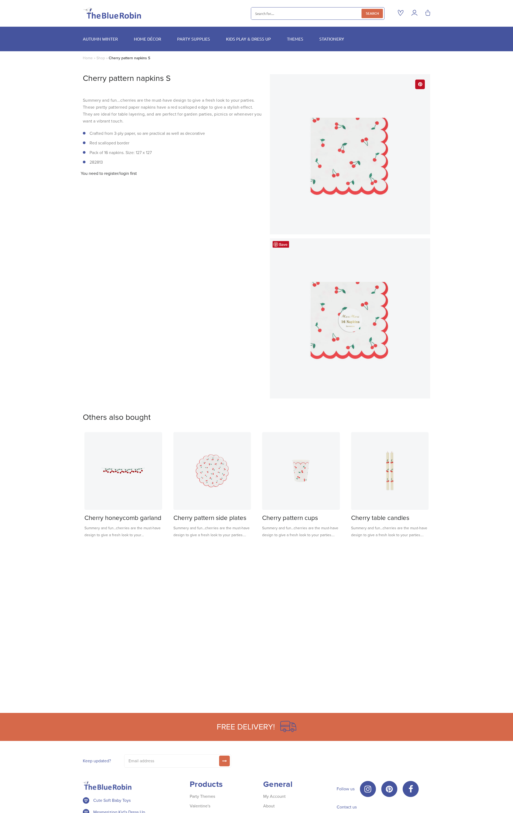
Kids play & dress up (248, 38)
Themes (295, 38)
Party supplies (193, 38)
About (269, 806)
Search (372, 13)
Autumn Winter (100, 38)
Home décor (147, 38)
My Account (274, 796)
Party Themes (202, 796)
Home (88, 58)
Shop (100, 58)
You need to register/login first (109, 173)
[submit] (224, 761)
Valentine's (200, 806)
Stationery (331, 38)
